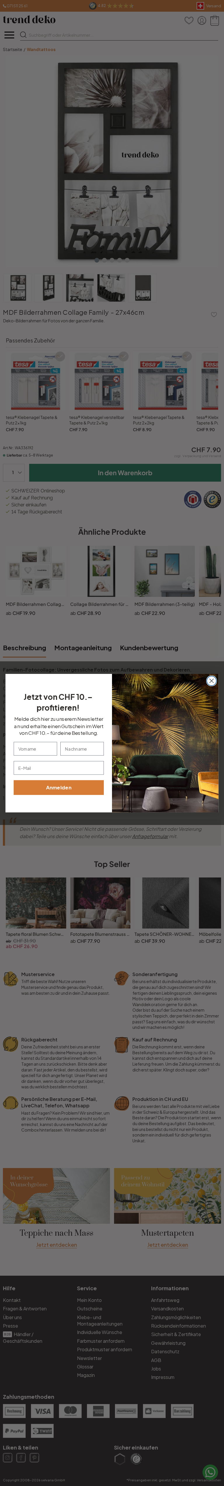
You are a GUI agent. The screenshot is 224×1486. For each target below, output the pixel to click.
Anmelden (58, 787)
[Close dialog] (211, 681)
